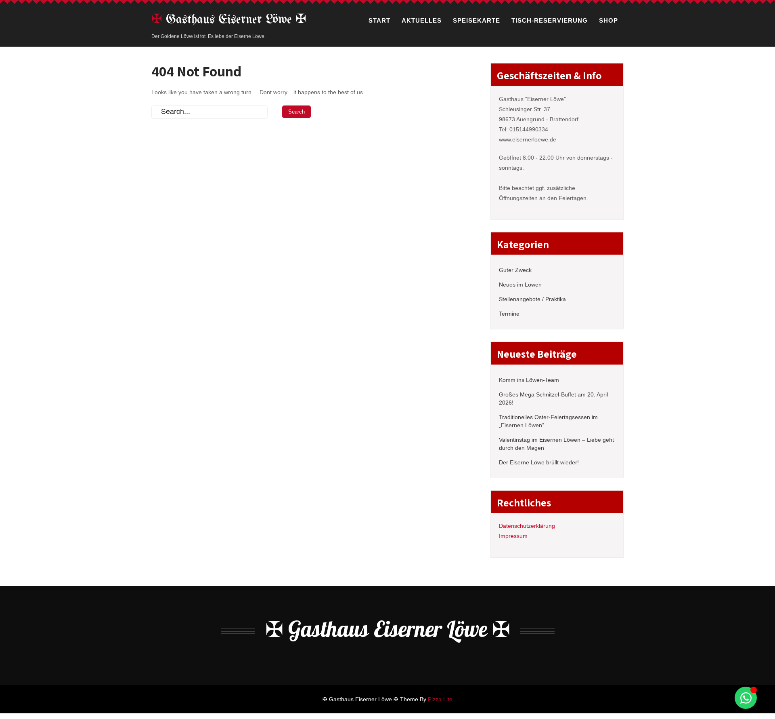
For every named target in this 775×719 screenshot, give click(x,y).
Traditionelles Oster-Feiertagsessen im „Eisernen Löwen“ (548, 421)
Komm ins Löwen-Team (529, 380)
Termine (509, 313)
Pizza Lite (440, 699)
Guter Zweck (515, 270)
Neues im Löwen (520, 284)
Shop (608, 20)
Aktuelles (422, 20)
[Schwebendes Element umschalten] (746, 698)
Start (379, 20)
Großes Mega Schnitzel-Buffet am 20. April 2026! (553, 398)
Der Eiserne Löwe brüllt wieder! (539, 462)
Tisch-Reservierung (549, 20)
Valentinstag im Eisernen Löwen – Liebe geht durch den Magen (556, 443)
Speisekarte (476, 20)
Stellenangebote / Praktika (532, 299)
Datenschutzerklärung (527, 526)
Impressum (513, 536)
